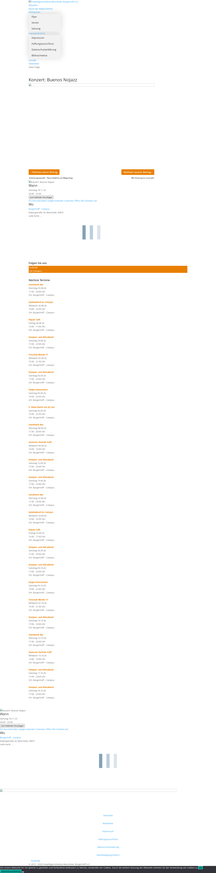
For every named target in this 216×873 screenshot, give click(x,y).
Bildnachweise (39, 55)
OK (200, 867)
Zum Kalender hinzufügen (41, 197)
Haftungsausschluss (43, 43)
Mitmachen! (34, 12)
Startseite (108, 815)
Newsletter (34, 63)
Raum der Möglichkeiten (41, 8)
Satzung (36, 28)
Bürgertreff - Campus (39, 209)
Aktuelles (33, 5)
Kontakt (32, 60)
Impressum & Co (37, 33)
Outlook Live (91, 200)
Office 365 (79, 200)
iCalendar (69, 200)
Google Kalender (55, 200)
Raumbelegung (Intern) (108, 855)
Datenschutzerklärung (44, 49)
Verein (35, 22)
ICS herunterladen (38, 200)
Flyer (34, 16)
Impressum (38, 37)
